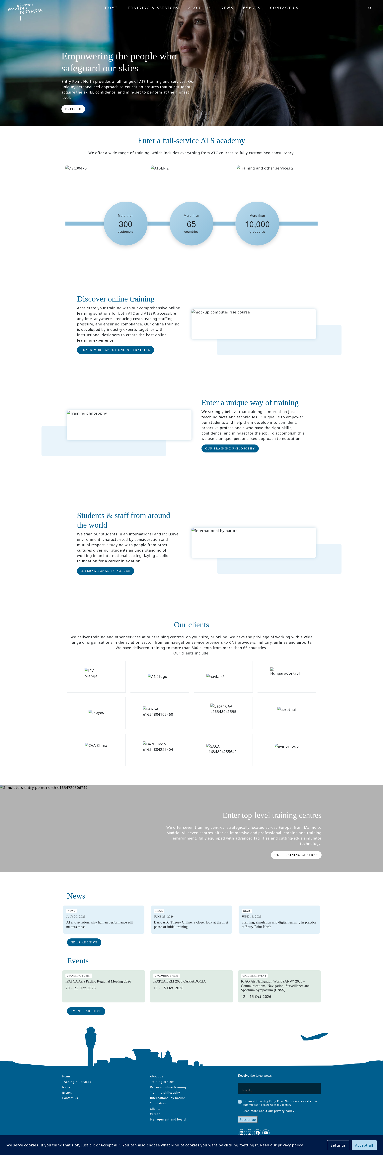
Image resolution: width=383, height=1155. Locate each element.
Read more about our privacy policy (268, 1111)
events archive (86, 1011)
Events (67, 1092)
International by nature (105, 570)
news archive (84, 942)
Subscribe (247, 1119)
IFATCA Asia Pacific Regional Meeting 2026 (98, 981)
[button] (369, 8)
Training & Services (76, 1082)
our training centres (296, 854)
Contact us (70, 1098)
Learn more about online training (115, 350)
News (66, 1087)
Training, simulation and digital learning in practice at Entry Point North (279, 924)
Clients (155, 1109)
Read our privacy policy (281, 1145)
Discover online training (168, 1087)
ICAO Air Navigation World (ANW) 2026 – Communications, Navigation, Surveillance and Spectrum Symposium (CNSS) (275, 985)
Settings (338, 1145)
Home (66, 1076)
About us (156, 1076)
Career (155, 1114)
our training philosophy (230, 448)
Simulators (158, 1103)
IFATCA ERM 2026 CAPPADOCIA (179, 981)
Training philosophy (165, 1092)
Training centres (162, 1082)
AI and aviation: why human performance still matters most (99, 924)
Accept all (364, 1145)
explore (73, 109)
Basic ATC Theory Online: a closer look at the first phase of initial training (191, 924)
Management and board (168, 1119)
